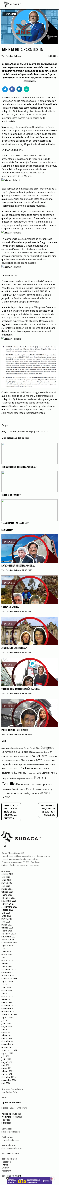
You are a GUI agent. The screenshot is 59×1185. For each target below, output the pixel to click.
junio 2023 (6, 987)
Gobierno (28, 768)
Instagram (6, 1170)
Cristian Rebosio (13, 56)
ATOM (18, 1176)
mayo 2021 (6, 1062)
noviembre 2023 (8, 972)
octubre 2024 (7, 939)
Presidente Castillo (24, 789)
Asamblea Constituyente (12, 748)
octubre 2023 (7, 975)
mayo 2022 (6, 1026)
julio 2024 (5, 948)
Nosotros (5, 1119)
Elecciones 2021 (32, 760)
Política (39, 784)
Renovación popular (29, 431)
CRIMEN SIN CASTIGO (10, 607)
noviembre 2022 (8, 1008)
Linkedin (5, 1167)
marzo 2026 (7, 889)
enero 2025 (6, 930)
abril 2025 (5, 921)
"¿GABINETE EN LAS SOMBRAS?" (15, 523)
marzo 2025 (7, 924)
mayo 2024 (6, 954)
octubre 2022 (7, 1011)
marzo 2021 (7, 1068)
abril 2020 (5, 1083)
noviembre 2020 (8, 1080)
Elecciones (15, 760)
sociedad (18, 793)
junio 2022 (6, 1023)
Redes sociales (7, 793)
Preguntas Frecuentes (11, 1116)
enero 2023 (6, 1002)
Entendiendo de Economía (44, 764)
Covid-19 (48, 752)
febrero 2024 (7, 963)
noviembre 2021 (8, 1044)
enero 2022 (6, 1038)
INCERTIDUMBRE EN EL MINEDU (14, 730)
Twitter (4, 1164)
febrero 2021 (7, 1071)
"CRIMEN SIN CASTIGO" (11, 495)
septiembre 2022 (9, 1014)
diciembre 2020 (8, 1077)
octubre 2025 (7, 903)
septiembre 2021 (9, 1050)
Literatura (46, 772)
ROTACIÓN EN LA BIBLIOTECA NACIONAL (18, 565)
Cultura (4, 756)
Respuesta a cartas (10, 1153)
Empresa (21, 764)
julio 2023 (5, 984)
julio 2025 (5, 912)
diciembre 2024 (8, 933)
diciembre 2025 (8, 897)
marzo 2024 (7, 960)
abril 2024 (5, 957)
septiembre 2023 (9, 978)
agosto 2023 (7, 981)
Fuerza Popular (14, 769)
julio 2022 (5, 1020)
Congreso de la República (17, 751)
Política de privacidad (11, 1113)
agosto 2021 (7, 1053)
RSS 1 (4, 1176)
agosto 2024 (7, 945)
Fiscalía (4, 769)
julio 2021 (5, 1056)
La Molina (11, 431)
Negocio (20, 778)
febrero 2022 (7, 1035)
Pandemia (29, 778)
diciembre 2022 (8, 1005)
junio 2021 (6, 1059)
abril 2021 (5, 1065)
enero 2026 (6, 894)
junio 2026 (6, 880)
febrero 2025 (7, 927)
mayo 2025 (6, 918)
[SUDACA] (12, 5)
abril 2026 (5, 886)
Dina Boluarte (37, 756)
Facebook (6, 1161)
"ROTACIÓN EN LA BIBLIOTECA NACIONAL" (19, 467)
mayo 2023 (6, 990)
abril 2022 (5, 1029)
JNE (3, 431)
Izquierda (5, 772)
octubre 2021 (7, 1047)
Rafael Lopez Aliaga (44, 789)
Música (13, 778)
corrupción (38, 751)
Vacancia (35, 793)
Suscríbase (6, 1122)
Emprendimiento (9, 764)
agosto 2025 (7, 909)
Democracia (14, 756)
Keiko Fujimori (19, 772)
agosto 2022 (7, 1017)
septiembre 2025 (9, 906)
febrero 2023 (7, 999)
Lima (39, 773)
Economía (52, 756)
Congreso (47, 748)
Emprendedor (49, 760)
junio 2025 (6, 915)
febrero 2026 (7, 891)
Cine (38, 748)
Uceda (44, 431)
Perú (19, 784)
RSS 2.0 (10, 1176)
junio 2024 (6, 951)
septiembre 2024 (9, 942)
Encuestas (30, 764)
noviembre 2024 (8, 936)
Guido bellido (42, 768)
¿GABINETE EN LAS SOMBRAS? (14, 648)
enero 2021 (6, 1074)
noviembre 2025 (8, 900)
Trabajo (27, 793)
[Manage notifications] (52, 1178)
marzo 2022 (7, 1032)
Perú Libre (29, 784)
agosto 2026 (7, 874)
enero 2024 (6, 966)
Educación (5, 761)
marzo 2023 (7, 996)
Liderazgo (33, 773)
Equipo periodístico (11, 1102)
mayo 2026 (6, 883)
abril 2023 (5, 993)
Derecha (24, 756)
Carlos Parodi (29, 748)
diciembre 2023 (8, 969)
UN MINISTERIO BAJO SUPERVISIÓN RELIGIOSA (20, 689)
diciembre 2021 (8, 1041)
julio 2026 (5, 877)
